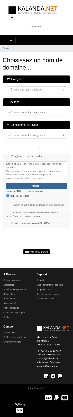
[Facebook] (53, 376)
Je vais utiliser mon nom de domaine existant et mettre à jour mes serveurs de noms (32, 214)
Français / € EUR (38, 251)
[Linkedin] (46, 376)
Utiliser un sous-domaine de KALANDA (30, 223)
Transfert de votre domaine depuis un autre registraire (37, 205)
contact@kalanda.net (47, 358)
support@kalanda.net (48, 366)
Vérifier (35, 185)
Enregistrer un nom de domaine (26, 156)
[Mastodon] (60, 376)
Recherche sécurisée (19, 196)
